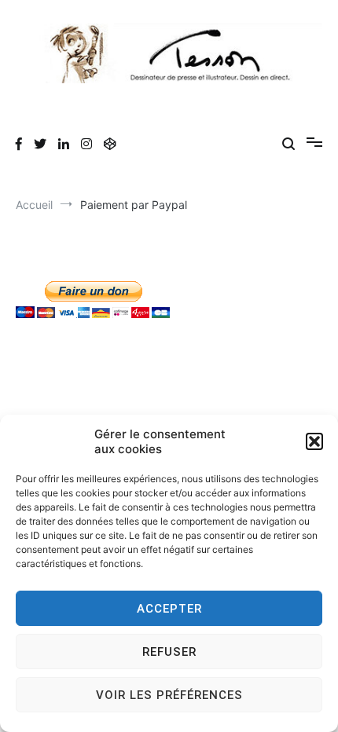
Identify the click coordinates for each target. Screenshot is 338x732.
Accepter (169, 609)
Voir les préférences (169, 695)
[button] (314, 441)
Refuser (169, 652)
